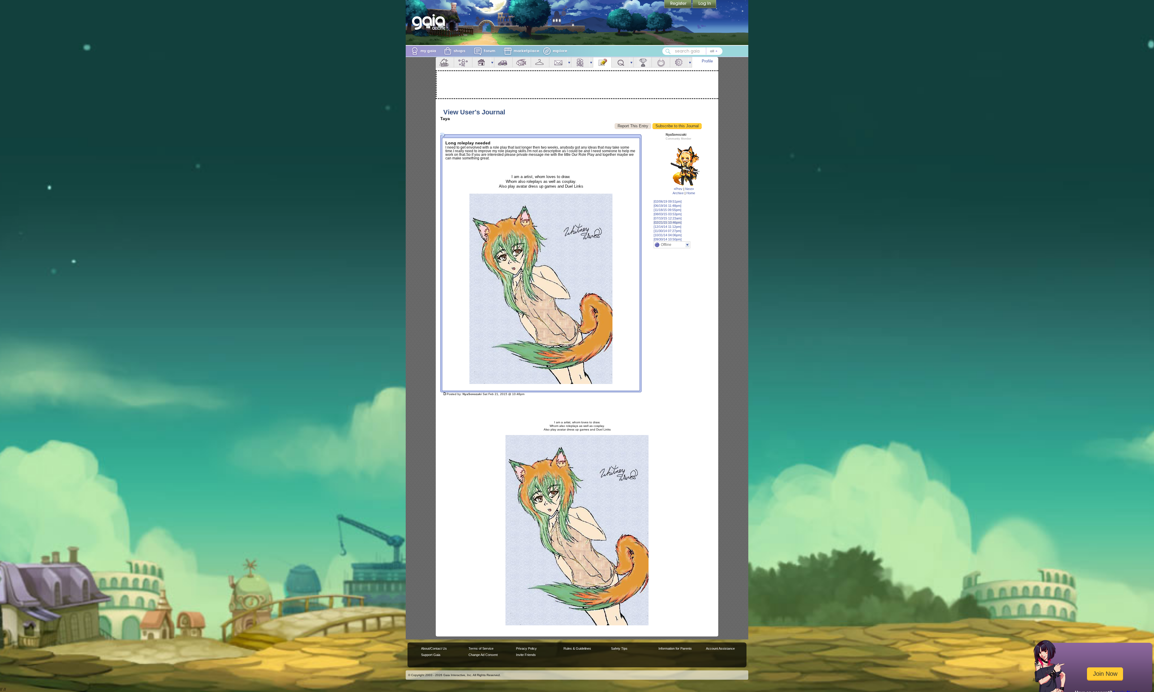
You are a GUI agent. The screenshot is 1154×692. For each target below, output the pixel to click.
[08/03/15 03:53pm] (668, 214)
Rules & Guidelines (577, 648)
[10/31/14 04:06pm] (668, 235)
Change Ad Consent (483, 655)
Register (678, 4)
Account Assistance (720, 648)
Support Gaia (430, 655)
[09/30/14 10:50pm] (668, 239)
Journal (602, 62)
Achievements (642, 62)
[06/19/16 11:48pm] (667, 205)
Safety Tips (619, 648)
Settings (679, 62)
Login (704, 4)
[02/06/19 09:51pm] (668, 201)
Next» (689, 189)
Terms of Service (481, 648)
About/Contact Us (434, 648)
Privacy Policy (526, 648)
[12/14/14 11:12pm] (667, 226)
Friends (580, 62)
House (481, 62)
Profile (707, 61)
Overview (445, 62)
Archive (678, 193)
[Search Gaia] (668, 51)
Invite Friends (526, 655)
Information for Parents (675, 648)
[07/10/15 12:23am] (668, 218)
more (492, 62)
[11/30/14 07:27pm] (667, 231)
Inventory (540, 62)
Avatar (463, 62)
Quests (621, 62)
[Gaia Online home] (430, 22)
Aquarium (522, 62)
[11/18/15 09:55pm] (667, 210)
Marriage (661, 62)
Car (503, 62)
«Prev (678, 189)
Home (690, 193)
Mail (558, 62)
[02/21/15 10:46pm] (668, 222)
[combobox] (692, 51)
